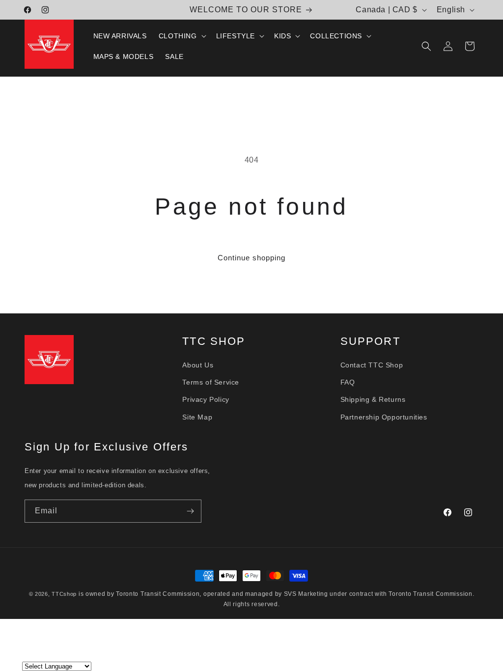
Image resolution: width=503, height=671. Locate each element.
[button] (181, 36)
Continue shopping (251, 257)
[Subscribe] (190, 511)
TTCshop (64, 594)
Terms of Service (210, 382)
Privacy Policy (205, 399)
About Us (197, 365)
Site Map (197, 417)
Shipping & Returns (373, 399)
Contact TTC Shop (371, 365)
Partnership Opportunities (383, 417)
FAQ (347, 382)
